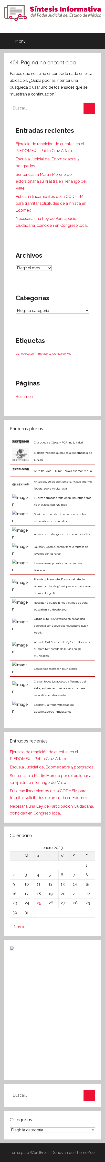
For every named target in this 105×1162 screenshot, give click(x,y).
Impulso (42, 353)
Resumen (24, 396)
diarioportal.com (26, 353)
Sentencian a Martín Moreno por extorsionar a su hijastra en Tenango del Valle (51, 181)
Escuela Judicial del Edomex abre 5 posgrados (52, 767)
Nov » (19, 926)
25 (39, 903)
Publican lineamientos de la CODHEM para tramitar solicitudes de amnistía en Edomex (51, 203)
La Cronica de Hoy (60, 353)
